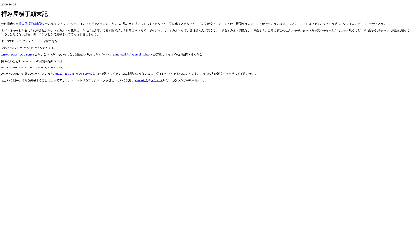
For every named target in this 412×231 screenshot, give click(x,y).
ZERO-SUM (9, 54)
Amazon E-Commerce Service (72, 73)
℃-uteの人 (141, 80)
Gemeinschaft (141, 54)
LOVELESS (27, 54)
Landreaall (119, 54)
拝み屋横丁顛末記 (30, 23)
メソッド (157, 80)
